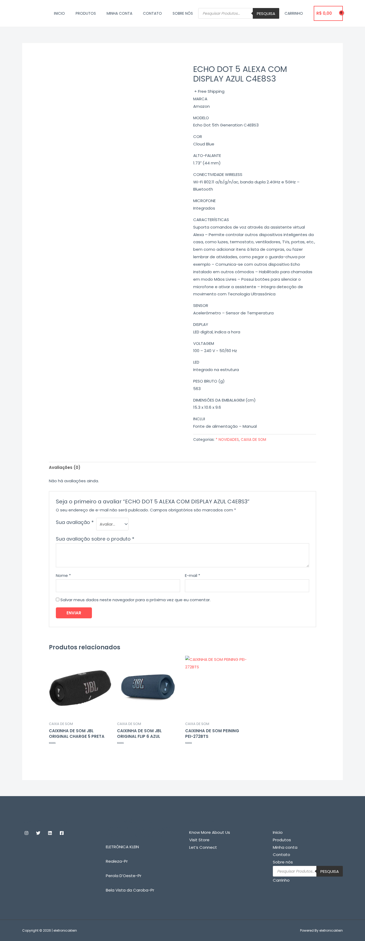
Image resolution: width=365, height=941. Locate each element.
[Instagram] (26, 833)
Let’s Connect (203, 847)
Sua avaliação (75, 522)
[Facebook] (61, 833)
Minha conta (119, 13)
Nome (63, 575)
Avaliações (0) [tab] (64, 467)
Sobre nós (183, 13)
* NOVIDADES (227, 439)
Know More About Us (209, 832)
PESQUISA (266, 13)
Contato (152, 13)
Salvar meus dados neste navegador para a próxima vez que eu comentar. (135, 600)
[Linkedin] (50, 833)
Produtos (86, 13)
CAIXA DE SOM (253, 439)
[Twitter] (38, 833)
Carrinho (294, 13)
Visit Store (199, 840)
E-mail (192, 575)
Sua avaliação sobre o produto (95, 538)
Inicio (59, 13)
